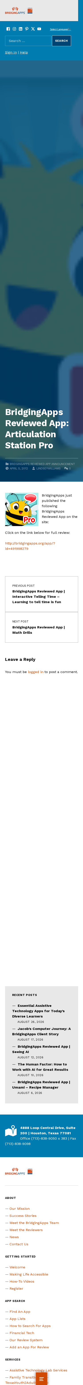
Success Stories (23, 1216)
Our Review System (26, 1340)
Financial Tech (22, 1333)
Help (24, 52)
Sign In (11, 52)
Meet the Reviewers (26, 1230)
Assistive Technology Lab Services (38, 1370)
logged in (35, 672)
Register (16, 1288)
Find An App (20, 1311)
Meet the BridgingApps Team (34, 1223)
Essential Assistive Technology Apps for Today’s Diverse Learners (38, 1010)
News (14, 1237)
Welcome (17, 1267)
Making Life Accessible (29, 1274)
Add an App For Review (29, 1347)
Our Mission (20, 1208)
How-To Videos (22, 1281)
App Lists (17, 1319)
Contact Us (19, 1244)
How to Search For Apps (30, 1326)
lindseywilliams (49, 468)
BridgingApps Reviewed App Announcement (42, 464)
